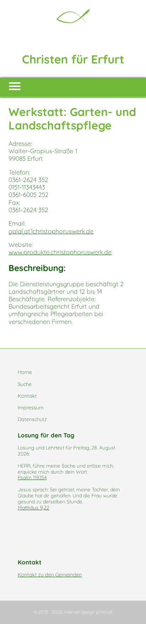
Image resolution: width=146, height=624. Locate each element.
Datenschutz (32, 419)
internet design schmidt (88, 612)
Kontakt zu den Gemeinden (50, 574)
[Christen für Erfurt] (73, 16)
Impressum (31, 407)
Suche (25, 384)
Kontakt (27, 396)
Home (25, 372)
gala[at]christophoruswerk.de (51, 231)
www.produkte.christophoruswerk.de (60, 252)
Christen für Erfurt (73, 59)
